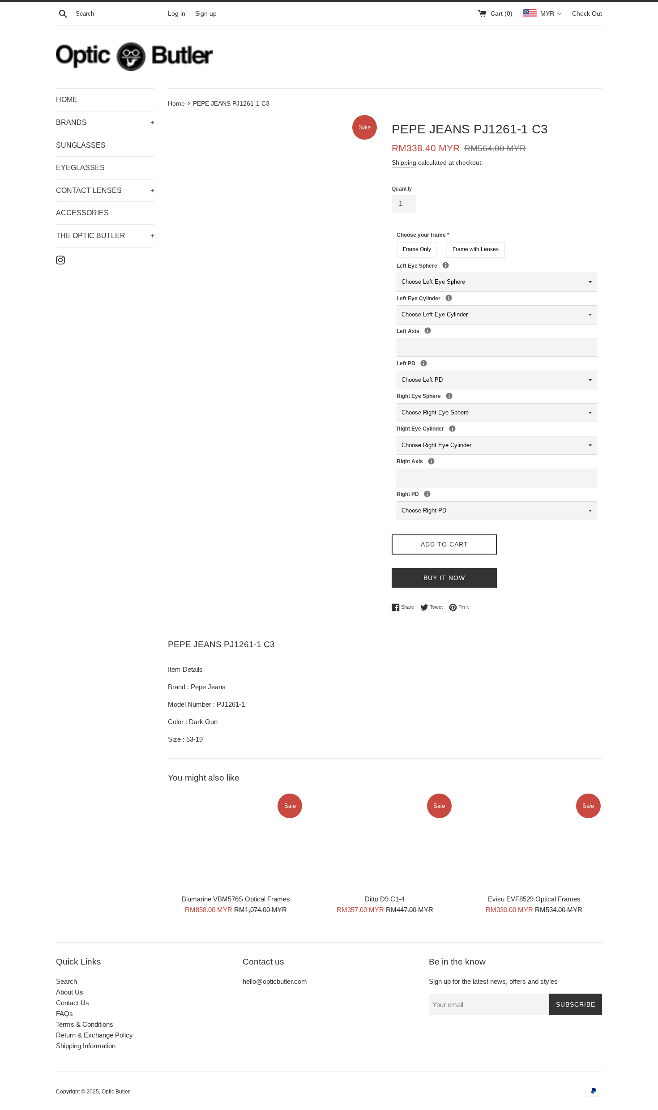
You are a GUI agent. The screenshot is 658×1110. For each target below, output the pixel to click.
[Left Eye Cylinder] (448, 298)
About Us (69, 992)
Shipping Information (85, 1046)
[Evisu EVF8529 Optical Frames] (534, 840)
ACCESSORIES (82, 213)
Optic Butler (115, 1092)
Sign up (206, 13)
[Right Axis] (431, 461)
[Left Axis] (427, 330)
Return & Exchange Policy (94, 1035)
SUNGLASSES (81, 145)
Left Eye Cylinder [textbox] (443, 298)
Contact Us (72, 1003)
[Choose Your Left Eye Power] (445, 265)
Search (66, 981)
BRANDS (105, 122)
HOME (66, 99)
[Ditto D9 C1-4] (385, 840)
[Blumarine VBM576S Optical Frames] (235, 840)
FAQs (64, 1013)
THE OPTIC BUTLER (105, 235)
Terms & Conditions (84, 1024)
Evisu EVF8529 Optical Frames (534, 899)
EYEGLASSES (80, 167)
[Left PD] (423, 363)
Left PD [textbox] (418, 363)
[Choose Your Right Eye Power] (449, 396)
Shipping (404, 162)
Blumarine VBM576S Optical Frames (236, 899)
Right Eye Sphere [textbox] (459, 395)
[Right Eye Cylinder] (452, 428)
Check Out (587, 13)
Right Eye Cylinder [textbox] (446, 428)
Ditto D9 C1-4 (385, 899)
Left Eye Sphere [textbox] (455, 265)
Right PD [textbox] (421, 493)
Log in (176, 13)
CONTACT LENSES (105, 190)
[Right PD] (427, 494)
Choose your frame (423, 235)
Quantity (402, 189)
